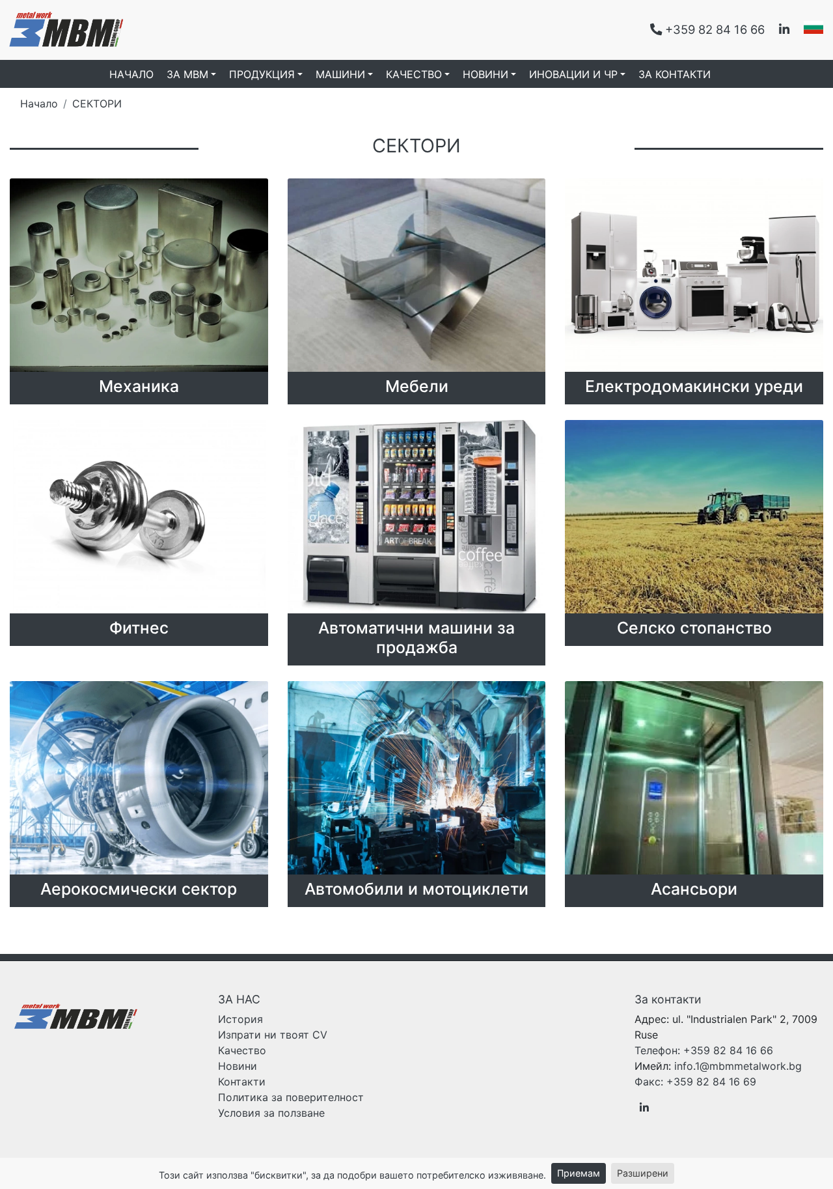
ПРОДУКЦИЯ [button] (262, 74)
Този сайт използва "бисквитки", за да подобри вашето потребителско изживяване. (352, 1175)
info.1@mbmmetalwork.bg (738, 1065)
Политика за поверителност (291, 1097)
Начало (39, 103)
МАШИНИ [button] (340, 74)
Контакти (242, 1081)
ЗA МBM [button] (187, 74)
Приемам (578, 1173)
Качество (242, 1050)
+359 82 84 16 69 (695, 1081)
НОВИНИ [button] (485, 74)
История (240, 1019)
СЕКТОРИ (97, 103)
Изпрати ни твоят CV (272, 1034)
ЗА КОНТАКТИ (674, 74)
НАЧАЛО (131, 74)
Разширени (642, 1173)
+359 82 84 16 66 (704, 1050)
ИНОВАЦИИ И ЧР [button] (573, 74)
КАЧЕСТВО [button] (414, 74)
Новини (237, 1065)
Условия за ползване (271, 1112)
